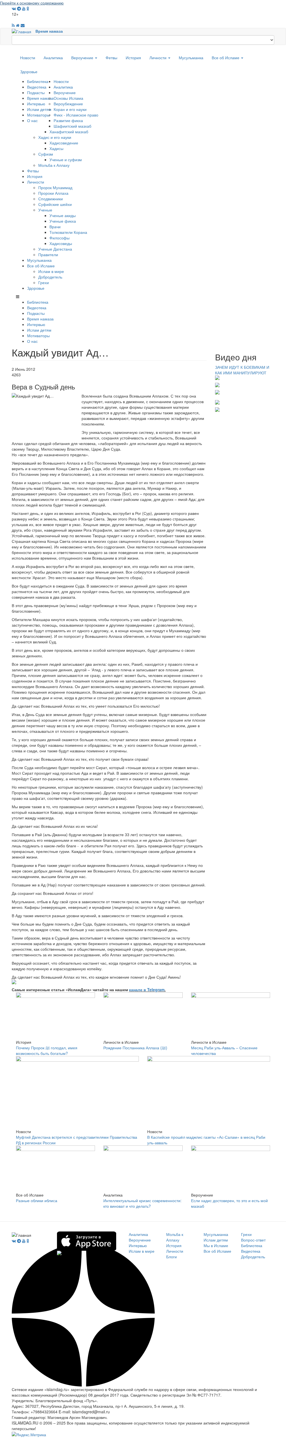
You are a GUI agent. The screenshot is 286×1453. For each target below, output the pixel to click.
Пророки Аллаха (53, 193)
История (133, 57)
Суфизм (45, 154)
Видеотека (36, 87)
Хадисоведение (63, 143)
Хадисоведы (60, 243)
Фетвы (111, 57)
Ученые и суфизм (65, 159)
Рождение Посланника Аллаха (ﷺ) (135, 1047)
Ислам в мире (51, 271)
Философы (59, 238)
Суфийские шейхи (55, 204)
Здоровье (28, 71)
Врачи (55, 226)
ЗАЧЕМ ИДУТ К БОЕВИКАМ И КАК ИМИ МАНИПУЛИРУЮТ (242, 369)
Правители (48, 254)
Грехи (43, 282)
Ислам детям (39, 109)
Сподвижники (50, 198)
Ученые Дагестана (55, 249)
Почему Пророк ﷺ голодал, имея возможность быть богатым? (46, 1050)
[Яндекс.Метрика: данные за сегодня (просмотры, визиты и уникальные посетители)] (29, 1434)
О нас (32, 120)
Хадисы (56, 148)
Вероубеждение (68, 103)
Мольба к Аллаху (54, 165)
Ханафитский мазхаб (68, 131)
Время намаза (49, 31)
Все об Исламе (226, 57)
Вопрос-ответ (253, 1240)
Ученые (45, 210)
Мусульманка (191, 57)
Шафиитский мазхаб (72, 126)
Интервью (36, 103)
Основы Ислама (68, 98)
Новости (27, 57)
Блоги (171, 1256)
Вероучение (82, 57)
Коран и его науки (70, 109)
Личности (158, 57)
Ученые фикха (62, 221)
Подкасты (36, 92)
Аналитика (53, 57)
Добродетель (50, 277)
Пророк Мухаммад (55, 187)
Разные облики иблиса (36, 1200)
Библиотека (37, 81)
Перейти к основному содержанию (32, 3)
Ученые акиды (62, 215)
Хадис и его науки (54, 137)
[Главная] (23, 31)
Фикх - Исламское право (76, 115)
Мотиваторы (38, 115)
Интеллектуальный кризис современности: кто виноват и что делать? (142, 1203)
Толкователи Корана (68, 232)
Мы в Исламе (216, 1245)
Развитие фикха (68, 120)
